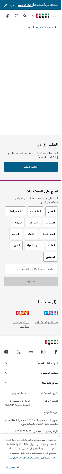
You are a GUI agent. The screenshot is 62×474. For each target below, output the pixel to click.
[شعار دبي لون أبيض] (47, 343)
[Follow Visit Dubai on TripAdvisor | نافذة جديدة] (31, 352)
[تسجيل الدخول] (7, 16)
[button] (12, 467)
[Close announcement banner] (5, 5)
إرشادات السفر (25, 5)
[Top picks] (16, 16)
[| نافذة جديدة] (43, 352)
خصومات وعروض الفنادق (40, 27)
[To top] (7, 374)
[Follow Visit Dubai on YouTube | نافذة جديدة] (6, 352)
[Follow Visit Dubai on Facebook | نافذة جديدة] (56, 352)
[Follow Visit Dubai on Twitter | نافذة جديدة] (19, 352)
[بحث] (25, 15)
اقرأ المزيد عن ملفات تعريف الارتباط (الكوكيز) (32, 457)
